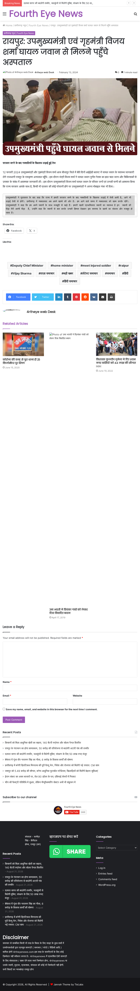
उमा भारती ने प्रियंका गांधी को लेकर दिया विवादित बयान (68, 611)
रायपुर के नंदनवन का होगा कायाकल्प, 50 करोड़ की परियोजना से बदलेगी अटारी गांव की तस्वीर (47, 748)
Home (8, 25)
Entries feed (105, 873)
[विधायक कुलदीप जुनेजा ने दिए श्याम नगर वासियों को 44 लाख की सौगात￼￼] (116, 344)
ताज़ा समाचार (47, 273)
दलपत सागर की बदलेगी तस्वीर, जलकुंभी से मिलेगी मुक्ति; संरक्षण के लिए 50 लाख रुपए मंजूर (63, 3)
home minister (62, 265)
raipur (124, 265)
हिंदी (126, 273)
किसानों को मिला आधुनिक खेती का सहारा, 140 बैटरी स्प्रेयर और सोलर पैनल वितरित (43, 742)
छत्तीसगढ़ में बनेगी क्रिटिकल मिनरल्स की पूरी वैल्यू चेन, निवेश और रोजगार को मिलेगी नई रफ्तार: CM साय (52, 765)
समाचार (111, 273)
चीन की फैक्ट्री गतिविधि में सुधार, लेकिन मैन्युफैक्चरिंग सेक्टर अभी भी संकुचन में (40, 782)
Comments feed (107, 879)
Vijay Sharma (22, 273)
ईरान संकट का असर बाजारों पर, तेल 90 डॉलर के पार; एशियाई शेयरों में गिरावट (40, 776)
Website (77, 695)
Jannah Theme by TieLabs (68, 984)
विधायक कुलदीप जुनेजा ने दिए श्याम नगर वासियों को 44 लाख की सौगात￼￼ (116, 363)
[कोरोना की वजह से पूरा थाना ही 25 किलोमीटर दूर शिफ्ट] (23, 344)
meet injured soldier (96, 265)
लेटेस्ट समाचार (90, 273)
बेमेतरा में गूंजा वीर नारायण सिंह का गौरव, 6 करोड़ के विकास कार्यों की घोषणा (39, 759)
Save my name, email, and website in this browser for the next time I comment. (52, 709)
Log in (101, 867)
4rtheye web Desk (44, 72)
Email (7, 695)
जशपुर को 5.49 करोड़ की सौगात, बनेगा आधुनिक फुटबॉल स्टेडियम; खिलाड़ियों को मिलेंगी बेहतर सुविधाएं (51, 770)
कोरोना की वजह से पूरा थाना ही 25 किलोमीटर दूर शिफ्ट (21, 361)
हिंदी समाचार (70, 281)
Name (7, 681)
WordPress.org (106, 884)
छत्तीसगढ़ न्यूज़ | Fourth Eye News (31, 25)
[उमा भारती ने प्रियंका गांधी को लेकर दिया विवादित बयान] (70, 469)
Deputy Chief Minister (27, 265)
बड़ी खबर (68, 273)
